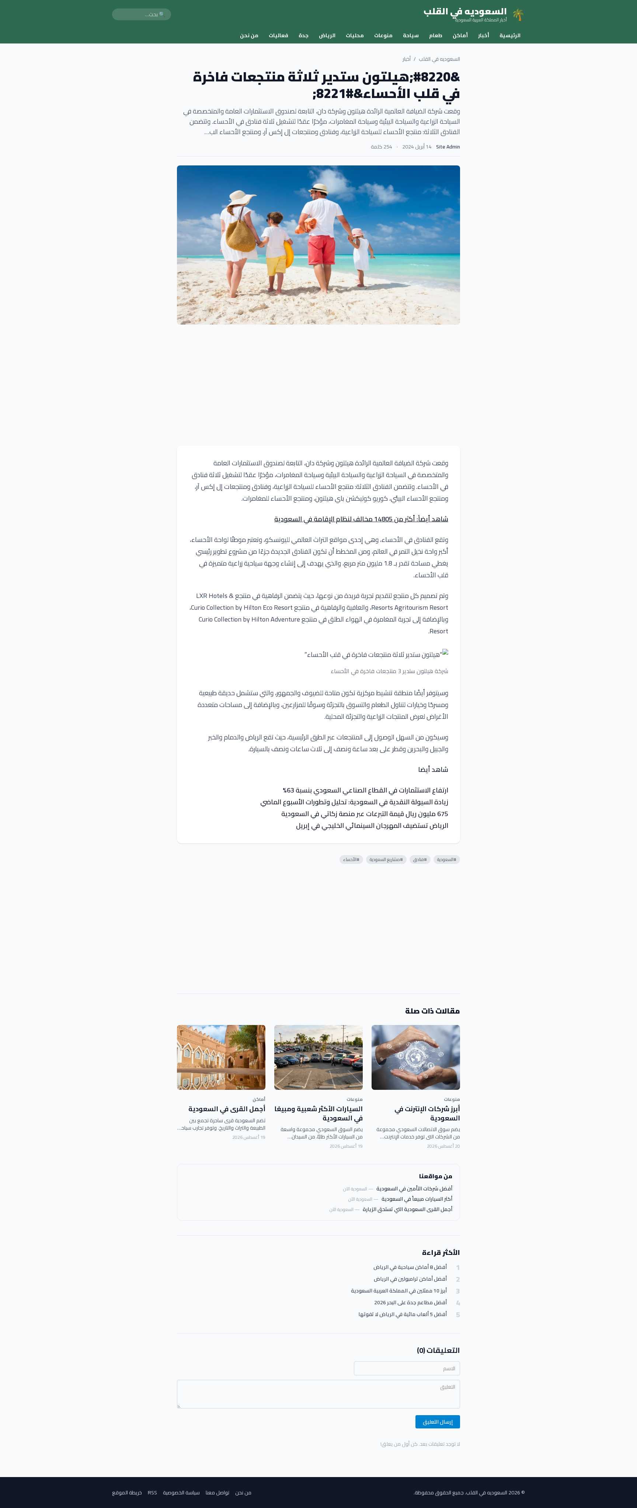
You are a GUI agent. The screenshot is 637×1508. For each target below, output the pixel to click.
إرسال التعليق (438, 1422)
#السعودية (446, 859)
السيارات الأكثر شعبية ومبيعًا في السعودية (318, 1113)
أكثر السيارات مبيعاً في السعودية (417, 1199)
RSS (152, 1492)
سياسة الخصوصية (181, 1492)
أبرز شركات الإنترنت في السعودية (427, 1113)
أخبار (483, 35)
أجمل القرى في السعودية (226, 1109)
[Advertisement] (318, 385)
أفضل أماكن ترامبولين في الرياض (410, 1279)
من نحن (249, 35)
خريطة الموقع (127, 1492)
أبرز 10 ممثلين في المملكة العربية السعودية (399, 1290)
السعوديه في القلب (439, 59)
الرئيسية (510, 35)
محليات (355, 35)
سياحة (411, 35)
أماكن (460, 35)
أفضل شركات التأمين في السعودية (414, 1188)
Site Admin (448, 146)
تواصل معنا (217, 1492)
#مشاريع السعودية (386, 859)
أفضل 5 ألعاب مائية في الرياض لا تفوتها (402, 1314)
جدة (304, 35)
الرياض (327, 35)
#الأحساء (351, 859)
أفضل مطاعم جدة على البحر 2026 (410, 1302)
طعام (435, 35)
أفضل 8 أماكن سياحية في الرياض (410, 1267)
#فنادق (420, 859)
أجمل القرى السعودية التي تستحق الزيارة (407, 1209)
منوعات (383, 35)
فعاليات (278, 35)
